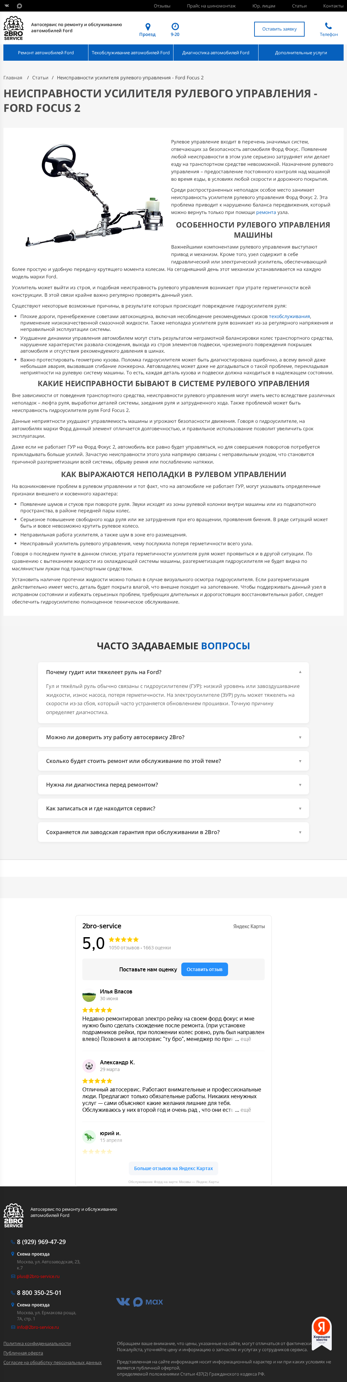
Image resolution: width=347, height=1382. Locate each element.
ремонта (266, 212)
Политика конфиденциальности (37, 1343)
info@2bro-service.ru (38, 1327)
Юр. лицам (263, 6)
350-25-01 (39, 1292)
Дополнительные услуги (301, 53)
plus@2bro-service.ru (38, 1276)
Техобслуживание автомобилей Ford (131, 53)
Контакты (333, 6)
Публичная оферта (23, 1353)
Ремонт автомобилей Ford (46, 53)
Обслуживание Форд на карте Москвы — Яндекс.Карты (173, 1182)
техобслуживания (289, 316)
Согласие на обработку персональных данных (52, 1362)
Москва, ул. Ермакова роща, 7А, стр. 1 (46, 1312)
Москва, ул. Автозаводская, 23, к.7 (48, 1261)
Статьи (299, 6)
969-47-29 (41, 1242)
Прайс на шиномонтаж (211, 6)
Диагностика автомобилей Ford (215, 53)
